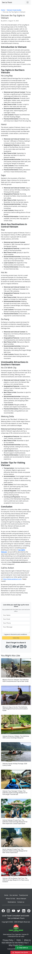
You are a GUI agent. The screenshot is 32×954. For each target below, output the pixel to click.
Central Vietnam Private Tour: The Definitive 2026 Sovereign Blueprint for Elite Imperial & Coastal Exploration (14, 821)
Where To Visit (10, 899)
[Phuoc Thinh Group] (16, 928)
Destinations (12, 902)
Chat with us (23, 948)
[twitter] (18, 646)
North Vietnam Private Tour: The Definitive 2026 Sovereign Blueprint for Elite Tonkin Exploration (14, 850)
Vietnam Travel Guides (14, 10)
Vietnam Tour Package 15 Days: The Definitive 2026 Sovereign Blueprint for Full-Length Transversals (14, 792)
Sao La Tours (7, 2)
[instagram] (11, 646)
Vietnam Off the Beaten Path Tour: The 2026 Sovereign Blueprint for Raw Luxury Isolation (15, 879)
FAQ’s (18, 940)
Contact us (20, 902)
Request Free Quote (21, 952)
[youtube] (14, 646)
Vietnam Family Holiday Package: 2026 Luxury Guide (14, 764)
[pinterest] (25, 646)
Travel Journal (23, 895)
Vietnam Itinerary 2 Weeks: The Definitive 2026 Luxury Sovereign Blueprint (15, 737)
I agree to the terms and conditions (15, 634)
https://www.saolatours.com (12, 579)
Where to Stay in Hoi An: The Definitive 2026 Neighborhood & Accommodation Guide (15, 708)
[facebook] (7, 646)
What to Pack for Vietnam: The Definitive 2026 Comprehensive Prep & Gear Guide (15, 680)
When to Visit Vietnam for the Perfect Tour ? (16, 941)
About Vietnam (21, 899)
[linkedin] (21, 646)
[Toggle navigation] (27, 2)
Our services (14, 895)
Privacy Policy (8, 940)
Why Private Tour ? (16, 945)
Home (3, 10)
